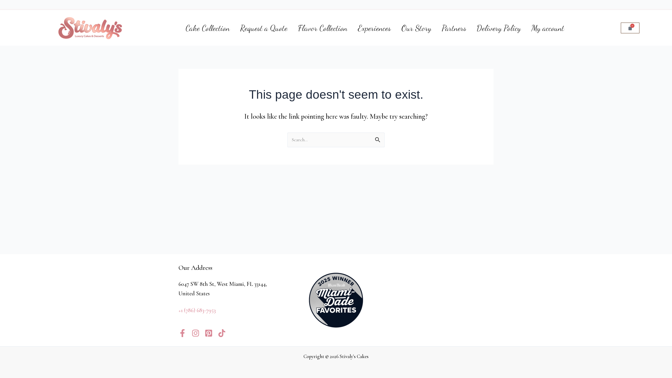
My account (547, 28)
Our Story (416, 28)
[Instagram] (196, 333)
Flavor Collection (322, 28)
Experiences (374, 28)
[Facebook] (182, 333)
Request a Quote (263, 28)
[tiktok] (222, 333)
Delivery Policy (499, 28)
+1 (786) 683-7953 (197, 310)
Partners (454, 28)
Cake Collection (208, 28)
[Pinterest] (209, 333)
